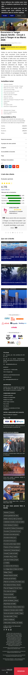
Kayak (16, 559)
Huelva (15, 556)
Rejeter (12, 15)
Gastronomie (7, 550)
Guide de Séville (13, 553)
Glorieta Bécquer (15, 550)
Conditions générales (8, 395)
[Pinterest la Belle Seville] (7, 630)
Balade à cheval (8, 518)
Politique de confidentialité (9, 397)
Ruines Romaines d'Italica (10, 607)
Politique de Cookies (8, 399)
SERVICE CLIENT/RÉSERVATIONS (11, 374)
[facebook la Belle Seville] (4, 630)
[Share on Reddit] (17, 166)
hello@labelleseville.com (11, 364)
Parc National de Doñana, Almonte (12, 585)
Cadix (14, 518)
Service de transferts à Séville (11, 613)
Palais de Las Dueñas (9, 581)
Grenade (6, 553)
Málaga (5, 572)
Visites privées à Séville (9, 622)
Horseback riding (8, 556)
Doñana (13, 528)
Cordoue (16, 525)
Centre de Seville (20, 522)
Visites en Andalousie (9, 619)
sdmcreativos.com (17, 645)
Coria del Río (7, 528)
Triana (15, 616)
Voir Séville (19, 622)
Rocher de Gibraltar (8, 600)
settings (21, 12)
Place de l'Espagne (8, 588)
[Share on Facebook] (6, 166)
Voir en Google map (7, 371)
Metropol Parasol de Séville (10, 575)
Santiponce (6, 610)
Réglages (19, 15)
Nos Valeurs (6, 406)
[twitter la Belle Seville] (9, 630)
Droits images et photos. (8, 401)
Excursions (6, 531)
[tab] (5, 232)
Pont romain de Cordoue (10, 591)
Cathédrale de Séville (9, 522)
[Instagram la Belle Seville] (11, 630)
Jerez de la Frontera (9, 559)
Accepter (5, 15)
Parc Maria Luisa (20, 581)
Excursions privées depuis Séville (12, 544)
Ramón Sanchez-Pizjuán (10, 597)
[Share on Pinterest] (13, 166)
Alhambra (6, 512)
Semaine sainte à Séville (17, 610)
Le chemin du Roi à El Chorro (11, 566)
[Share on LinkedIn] (10, 166)
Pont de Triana (18, 588)
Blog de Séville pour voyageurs (10, 414)
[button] (21, 671)
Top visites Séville (8, 616)
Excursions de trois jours (10, 540)
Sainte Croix (21, 607)
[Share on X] (2, 166)
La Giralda (6, 562)
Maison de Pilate (18, 569)
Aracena (12, 512)
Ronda (16, 600)
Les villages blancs (8, 569)
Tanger (21, 613)
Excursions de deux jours (10, 537)
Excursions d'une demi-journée (11, 534)
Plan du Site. (6, 403)
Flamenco (6, 547)
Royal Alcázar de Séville (9, 603)
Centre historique (8, 525)
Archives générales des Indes (11, 515)
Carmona (19, 518)
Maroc (10, 572)
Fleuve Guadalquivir (15, 547)
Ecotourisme (20, 528)
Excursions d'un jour (15, 531)
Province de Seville (8, 594)
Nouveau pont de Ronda (10, 578)
